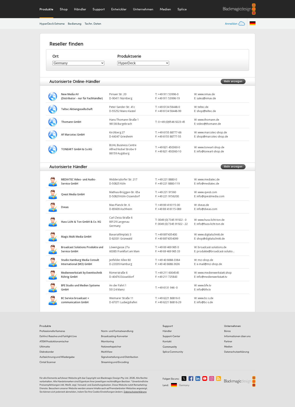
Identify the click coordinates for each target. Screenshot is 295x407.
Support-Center (171, 336)
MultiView (106, 351)
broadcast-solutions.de (212, 247)
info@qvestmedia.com (210, 196)
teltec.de (203, 107)
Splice (182, 9)
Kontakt (167, 341)
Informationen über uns (237, 336)
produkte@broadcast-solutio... (216, 251)
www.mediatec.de (209, 179)
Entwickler (119, 9)
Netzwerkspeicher (111, 346)
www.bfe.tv (204, 285)
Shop (64, 9)
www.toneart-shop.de (211, 147)
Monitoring (107, 341)
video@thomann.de (209, 124)
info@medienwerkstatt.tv (212, 277)
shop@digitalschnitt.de (211, 238)
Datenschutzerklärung (236, 351)
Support (99, 9)
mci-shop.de (205, 260)
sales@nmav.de (206, 98)
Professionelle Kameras (52, 331)
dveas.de (203, 205)
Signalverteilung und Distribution (119, 356)
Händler (80, 9)
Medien (165, 9)
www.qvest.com (207, 192)
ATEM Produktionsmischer (54, 341)
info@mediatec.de (208, 183)
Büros (227, 331)
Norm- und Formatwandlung (117, 331)
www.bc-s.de (205, 298)
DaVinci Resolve (58, 336)
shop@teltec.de (206, 111)
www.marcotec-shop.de (212, 132)
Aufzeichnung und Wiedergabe (57, 356)
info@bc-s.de (205, 302)
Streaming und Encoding (115, 362)
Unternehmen (143, 9)
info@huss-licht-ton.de (210, 224)
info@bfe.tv (204, 289)
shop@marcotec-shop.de (212, 136)
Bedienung (74, 23)
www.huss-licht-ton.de (211, 220)
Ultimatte (45, 346)
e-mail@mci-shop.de (209, 264)
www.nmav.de (206, 94)
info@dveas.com (207, 209)
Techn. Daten (93, 23)
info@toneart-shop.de (210, 151)
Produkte (46, 9)
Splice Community (173, 351)
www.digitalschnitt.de (211, 234)
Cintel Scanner (48, 362)
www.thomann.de (208, 119)
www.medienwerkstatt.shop (215, 272)
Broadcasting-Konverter (114, 336)
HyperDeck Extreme (52, 23)
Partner (228, 341)
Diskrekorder (47, 351)
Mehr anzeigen (233, 81)
